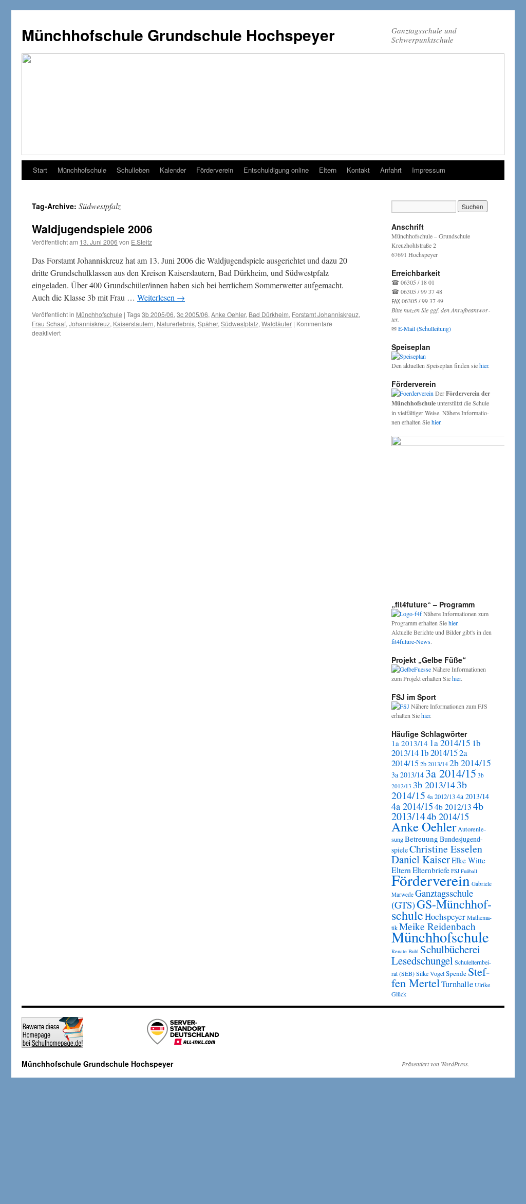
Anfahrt (391, 170)
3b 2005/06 (158, 314)
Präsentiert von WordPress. (435, 1064)
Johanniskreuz (89, 323)
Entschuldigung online (276, 170)
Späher (208, 323)
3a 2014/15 (450, 773)
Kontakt (358, 170)
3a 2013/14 (407, 775)
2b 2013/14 (434, 764)
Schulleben (133, 170)
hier (483, 365)
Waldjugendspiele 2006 (92, 228)
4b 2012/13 (453, 807)
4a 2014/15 (412, 806)
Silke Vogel (430, 973)
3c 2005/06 (192, 314)
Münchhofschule (82, 170)
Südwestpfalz (239, 323)
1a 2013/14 (409, 743)
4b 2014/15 (448, 816)
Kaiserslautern (133, 323)
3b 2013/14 (434, 785)
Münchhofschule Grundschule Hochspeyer (178, 35)
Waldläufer (276, 323)
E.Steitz (141, 241)
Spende (456, 973)
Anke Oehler (228, 314)
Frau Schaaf (49, 323)
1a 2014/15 (450, 743)
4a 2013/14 (473, 796)
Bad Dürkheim (269, 314)
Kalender (173, 170)
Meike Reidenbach (437, 926)
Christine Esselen (445, 849)
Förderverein (214, 170)
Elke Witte (468, 860)
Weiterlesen (161, 297)
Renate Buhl (405, 951)
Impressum (428, 170)
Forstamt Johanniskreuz (325, 314)
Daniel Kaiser (420, 859)
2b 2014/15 (470, 762)
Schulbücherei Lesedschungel (435, 955)
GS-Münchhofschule (441, 909)
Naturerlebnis (176, 323)
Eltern (327, 170)
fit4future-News (410, 641)
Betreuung (421, 838)
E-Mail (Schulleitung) (424, 328)
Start (40, 170)
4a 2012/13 (441, 796)
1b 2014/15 (439, 752)
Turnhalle (457, 984)
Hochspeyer (445, 916)
